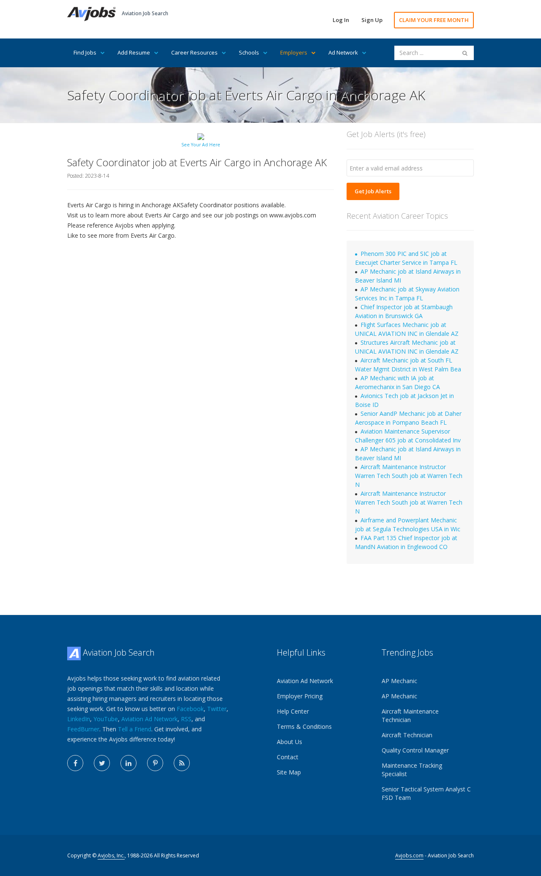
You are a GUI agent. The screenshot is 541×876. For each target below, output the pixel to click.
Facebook (190, 709)
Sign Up (372, 20)
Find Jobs (85, 52)
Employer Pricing (299, 696)
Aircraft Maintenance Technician (410, 715)
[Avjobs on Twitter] (102, 763)
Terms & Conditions (304, 726)
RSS (186, 719)
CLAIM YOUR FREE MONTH (434, 20)
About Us (289, 742)
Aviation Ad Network (149, 719)
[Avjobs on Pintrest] (155, 763)
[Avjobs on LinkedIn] (128, 763)
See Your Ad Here (200, 145)
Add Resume (133, 52)
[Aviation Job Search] (91, 13)
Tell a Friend (134, 729)
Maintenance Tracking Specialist (412, 769)
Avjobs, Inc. (111, 855)
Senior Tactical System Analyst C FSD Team (426, 793)
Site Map (289, 772)
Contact (287, 757)
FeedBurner (83, 729)
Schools (249, 52)
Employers (293, 52)
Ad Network (343, 52)
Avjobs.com (409, 855)
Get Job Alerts (373, 191)
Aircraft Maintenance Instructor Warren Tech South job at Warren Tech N (408, 476)
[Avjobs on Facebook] (75, 763)
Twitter (217, 709)
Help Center (293, 711)
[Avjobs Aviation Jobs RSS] (182, 763)
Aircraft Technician (407, 735)
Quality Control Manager (415, 750)
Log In (341, 20)
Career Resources (194, 52)
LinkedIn (78, 719)
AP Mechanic (399, 681)
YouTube (105, 719)
